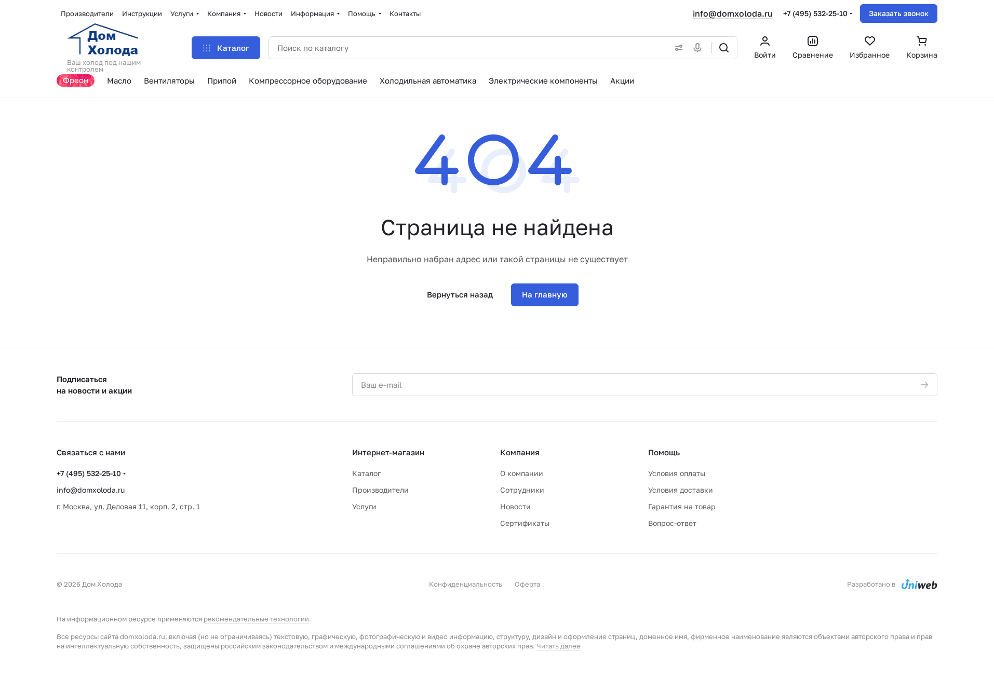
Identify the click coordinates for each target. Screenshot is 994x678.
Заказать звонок (899, 13)
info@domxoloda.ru (733, 13)
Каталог (366, 473)
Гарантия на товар (682, 506)
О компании (521, 473)
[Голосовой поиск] (699, 48)
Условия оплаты (676, 473)
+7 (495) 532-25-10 (815, 13)
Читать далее (558, 646)
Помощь (664, 452)
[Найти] (724, 48)
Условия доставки (680, 489)
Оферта (527, 584)
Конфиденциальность (465, 584)
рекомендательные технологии (256, 619)
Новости (515, 506)
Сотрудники (522, 489)
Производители (380, 489)
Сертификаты (524, 523)
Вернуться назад (460, 294)
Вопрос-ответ (672, 523)
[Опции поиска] (676, 48)
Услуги (364, 506)
